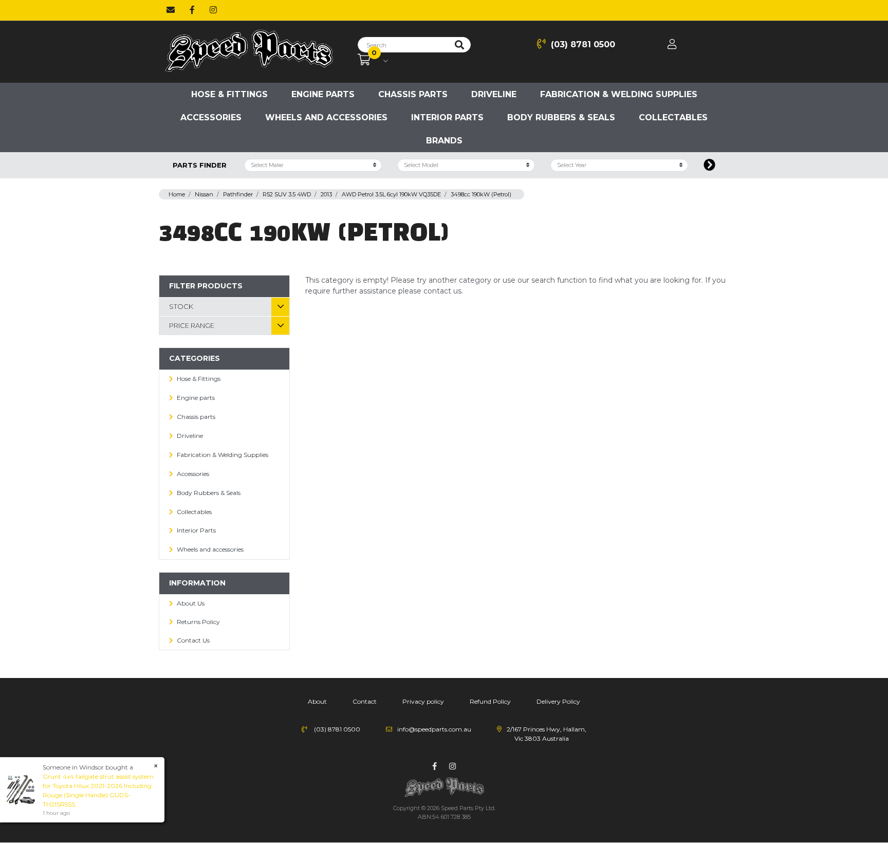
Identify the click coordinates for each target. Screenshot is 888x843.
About (317, 701)
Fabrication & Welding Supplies (618, 94)
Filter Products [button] (206, 285)
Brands (444, 140)
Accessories (211, 117)
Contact (365, 701)
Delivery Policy (558, 701)
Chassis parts (413, 94)
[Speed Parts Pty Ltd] (249, 51)
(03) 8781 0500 (583, 44)
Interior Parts (447, 117)
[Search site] (459, 44)
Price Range (191, 325)
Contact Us (193, 640)
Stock (181, 306)
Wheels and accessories (326, 117)
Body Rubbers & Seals (561, 117)
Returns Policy (198, 622)
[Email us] (170, 10)
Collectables (673, 117)
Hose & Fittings (229, 94)
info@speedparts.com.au (434, 729)
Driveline (493, 94)
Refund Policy (490, 701)
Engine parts (323, 94)
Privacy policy (423, 701)
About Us (191, 603)
